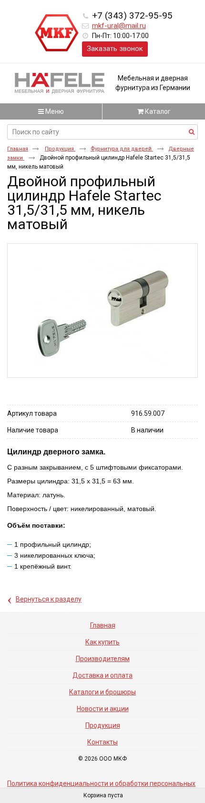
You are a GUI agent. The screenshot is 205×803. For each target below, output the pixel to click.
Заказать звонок (115, 48)
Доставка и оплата (102, 675)
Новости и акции (103, 709)
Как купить (102, 642)
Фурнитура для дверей (122, 149)
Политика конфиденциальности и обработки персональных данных (101, 787)
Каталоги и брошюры (102, 692)
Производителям (103, 658)
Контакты (102, 742)
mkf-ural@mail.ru (119, 25)
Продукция (60, 149)
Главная (17, 149)
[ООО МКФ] (57, 33)
